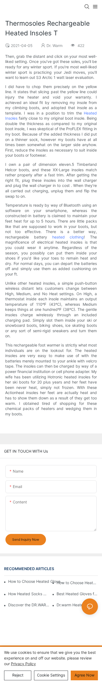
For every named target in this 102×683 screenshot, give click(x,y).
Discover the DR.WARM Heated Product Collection (29, 605)
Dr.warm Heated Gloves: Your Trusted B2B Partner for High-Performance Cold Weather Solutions (77, 605)
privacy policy (23, 663)
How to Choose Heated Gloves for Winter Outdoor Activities (77, 582)
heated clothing (68, 237)
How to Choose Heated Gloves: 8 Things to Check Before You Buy (36, 581)
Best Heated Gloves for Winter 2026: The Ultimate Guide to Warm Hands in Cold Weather (77, 593)
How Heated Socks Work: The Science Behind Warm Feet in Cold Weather (29, 593)
